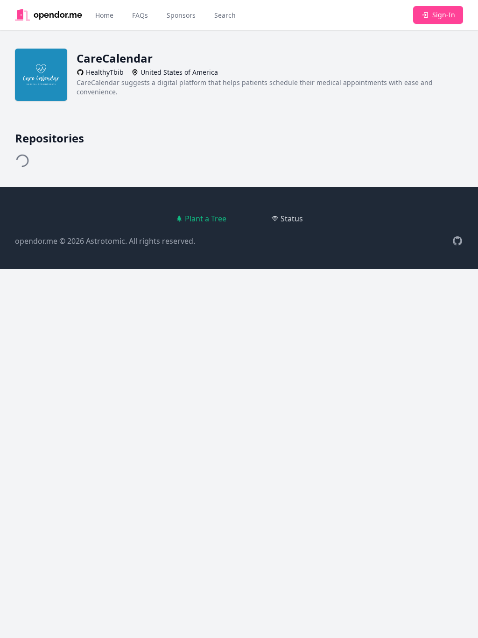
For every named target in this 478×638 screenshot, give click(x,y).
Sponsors (181, 15)
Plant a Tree (205, 218)
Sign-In (443, 14)
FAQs (140, 15)
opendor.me (36, 241)
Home (104, 15)
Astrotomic (105, 241)
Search (225, 15)
